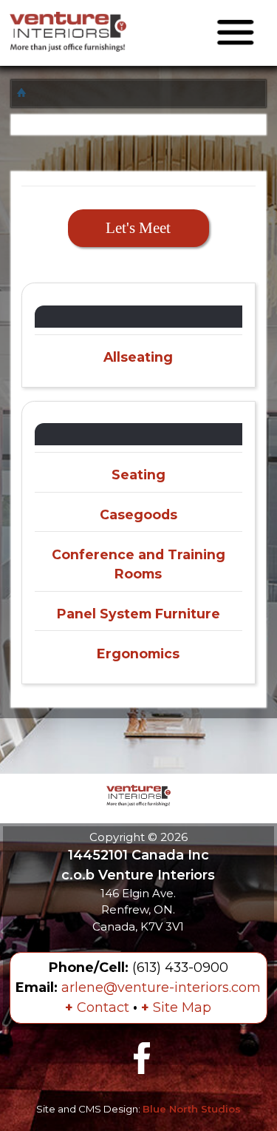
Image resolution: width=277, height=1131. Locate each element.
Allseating (138, 357)
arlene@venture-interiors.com (161, 987)
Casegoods (138, 514)
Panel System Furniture (138, 613)
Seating (138, 474)
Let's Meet (138, 228)
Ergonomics (138, 653)
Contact (97, 1007)
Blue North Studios (192, 1109)
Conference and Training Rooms (138, 564)
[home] (23, 93)
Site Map (176, 1007)
